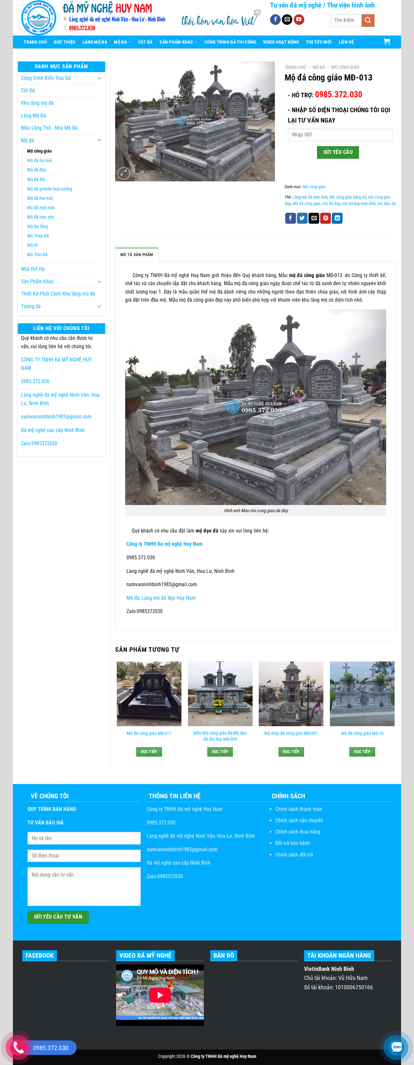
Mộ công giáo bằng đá (348, 197)
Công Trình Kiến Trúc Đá (46, 78)
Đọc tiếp (149, 751)
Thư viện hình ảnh (351, 5)
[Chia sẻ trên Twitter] (302, 218)
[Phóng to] (123, 173)
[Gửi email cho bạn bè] (314, 218)
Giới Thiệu (64, 42)
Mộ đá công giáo (307, 203)
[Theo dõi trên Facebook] (275, 19)
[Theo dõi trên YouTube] (299, 19)
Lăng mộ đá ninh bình (310, 197)
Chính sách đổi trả (294, 855)
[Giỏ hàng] (387, 41)
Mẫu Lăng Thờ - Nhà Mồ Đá (49, 128)
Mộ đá (27, 140)
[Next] (394, 713)
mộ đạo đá (386, 203)
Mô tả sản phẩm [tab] (136, 254)
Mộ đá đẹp (36, 170)
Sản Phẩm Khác (176, 42)
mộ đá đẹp (331, 203)
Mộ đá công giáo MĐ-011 (149, 733)
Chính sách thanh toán (298, 809)
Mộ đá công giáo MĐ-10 (362, 733)
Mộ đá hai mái (40, 198)
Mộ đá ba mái (39, 160)
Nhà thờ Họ (33, 269)
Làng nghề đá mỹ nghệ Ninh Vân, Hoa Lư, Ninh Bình (200, 836)
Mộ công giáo (39, 151)
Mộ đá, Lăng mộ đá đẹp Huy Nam (160, 598)
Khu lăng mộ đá (37, 103)
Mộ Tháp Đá (38, 236)
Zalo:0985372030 (39, 443)
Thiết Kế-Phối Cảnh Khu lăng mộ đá (58, 294)
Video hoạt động (281, 42)
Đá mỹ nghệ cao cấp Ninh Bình (53, 430)
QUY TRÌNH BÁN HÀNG (51, 809)
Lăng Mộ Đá (94, 42)
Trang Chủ (35, 42)
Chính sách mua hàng (297, 832)
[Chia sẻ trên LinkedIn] (337, 218)
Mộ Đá (120, 42)
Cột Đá (145, 42)
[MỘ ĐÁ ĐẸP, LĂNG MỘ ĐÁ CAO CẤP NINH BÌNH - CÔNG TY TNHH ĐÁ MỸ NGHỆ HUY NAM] (95, 18)
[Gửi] (368, 20)
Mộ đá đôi (36, 179)
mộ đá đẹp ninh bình (359, 203)
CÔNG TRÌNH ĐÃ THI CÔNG (230, 42)
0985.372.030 (35, 381)
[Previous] (117, 713)
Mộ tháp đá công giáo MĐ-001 (291, 733)
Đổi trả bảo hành (292, 843)
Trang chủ (295, 67)
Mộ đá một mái (40, 207)
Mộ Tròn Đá (37, 254)
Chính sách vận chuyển (299, 820)
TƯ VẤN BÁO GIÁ (45, 823)
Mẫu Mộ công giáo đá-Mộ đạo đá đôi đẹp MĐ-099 (220, 736)
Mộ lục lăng (37, 226)
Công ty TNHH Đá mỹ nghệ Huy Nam (184, 809)
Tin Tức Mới (319, 42)
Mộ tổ (32, 245)
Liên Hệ (346, 42)
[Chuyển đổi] (99, 78)
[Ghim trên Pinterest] (325, 218)
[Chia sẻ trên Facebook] (290, 218)
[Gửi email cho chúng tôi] (287, 19)
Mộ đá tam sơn (40, 217)
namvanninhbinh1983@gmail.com (56, 417)
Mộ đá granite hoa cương (49, 189)
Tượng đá (31, 306)
